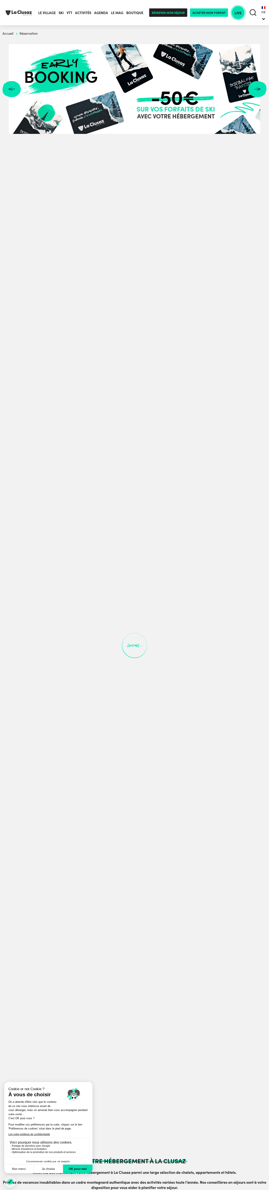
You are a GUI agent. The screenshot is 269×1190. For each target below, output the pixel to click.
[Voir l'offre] (134, 89)
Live (238, 12)
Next (257, 89)
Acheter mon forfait (209, 13)
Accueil (8, 33)
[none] (263, 12)
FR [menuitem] (263, 12)
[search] (253, 12)
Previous (12, 89)
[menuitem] (263, 12)
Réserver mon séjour (168, 13)
